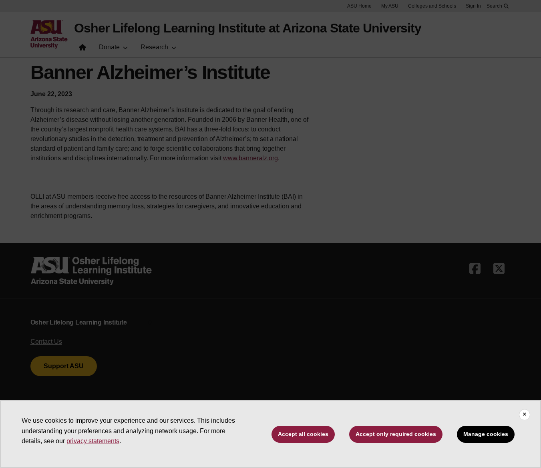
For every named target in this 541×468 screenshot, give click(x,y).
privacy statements (92, 441)
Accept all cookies (303, 434)
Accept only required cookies (396, 434)
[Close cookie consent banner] (524, 414)
